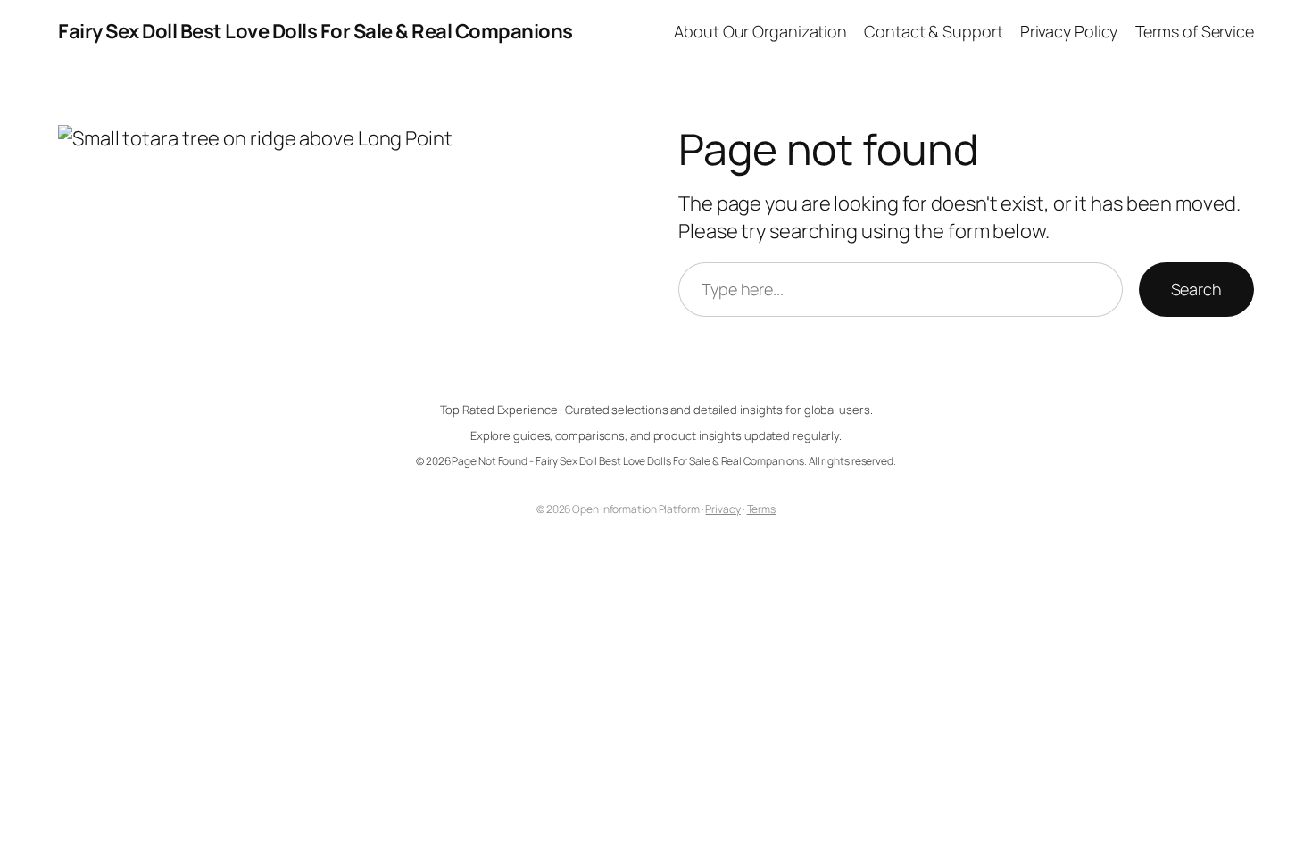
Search (1196, 289)
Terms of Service (1194, 31)
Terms (761, 509)
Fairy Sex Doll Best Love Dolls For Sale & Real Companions (315, 31)
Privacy (722, 509)
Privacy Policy (1069, 31)
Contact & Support (933, 31)
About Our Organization (760, 31)
